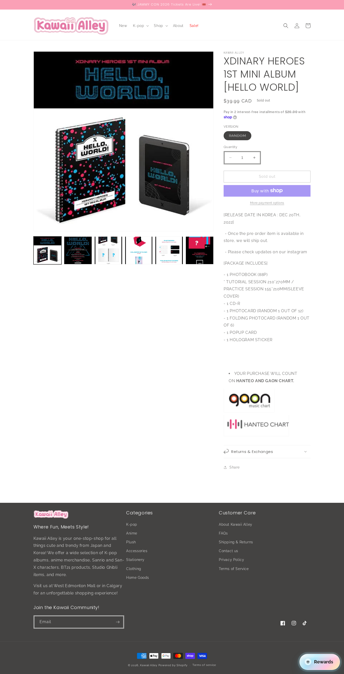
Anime (131, 533)
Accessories (137, 551)
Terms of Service (234, 569)
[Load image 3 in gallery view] (108, 250)
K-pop (131, 524)
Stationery (135, 560)
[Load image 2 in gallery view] (78, 250)
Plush (131, 542)
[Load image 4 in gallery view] (139, 250)
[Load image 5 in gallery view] (169, 250)
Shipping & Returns (236, 542)
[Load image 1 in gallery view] (47, 250)
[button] (140, 25)
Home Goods (137, 578)
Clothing (133, 569)
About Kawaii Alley (235, 524)
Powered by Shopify (173, 665)
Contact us (228, 551)
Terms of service (204, 665)
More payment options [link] (267, 202)
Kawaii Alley (148, 665)
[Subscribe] (117, 622)
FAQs (223, 533)
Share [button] (234, 467)
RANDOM (240, 136)
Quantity (230, 147)
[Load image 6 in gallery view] (200, 250)
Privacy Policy (231, 560)
